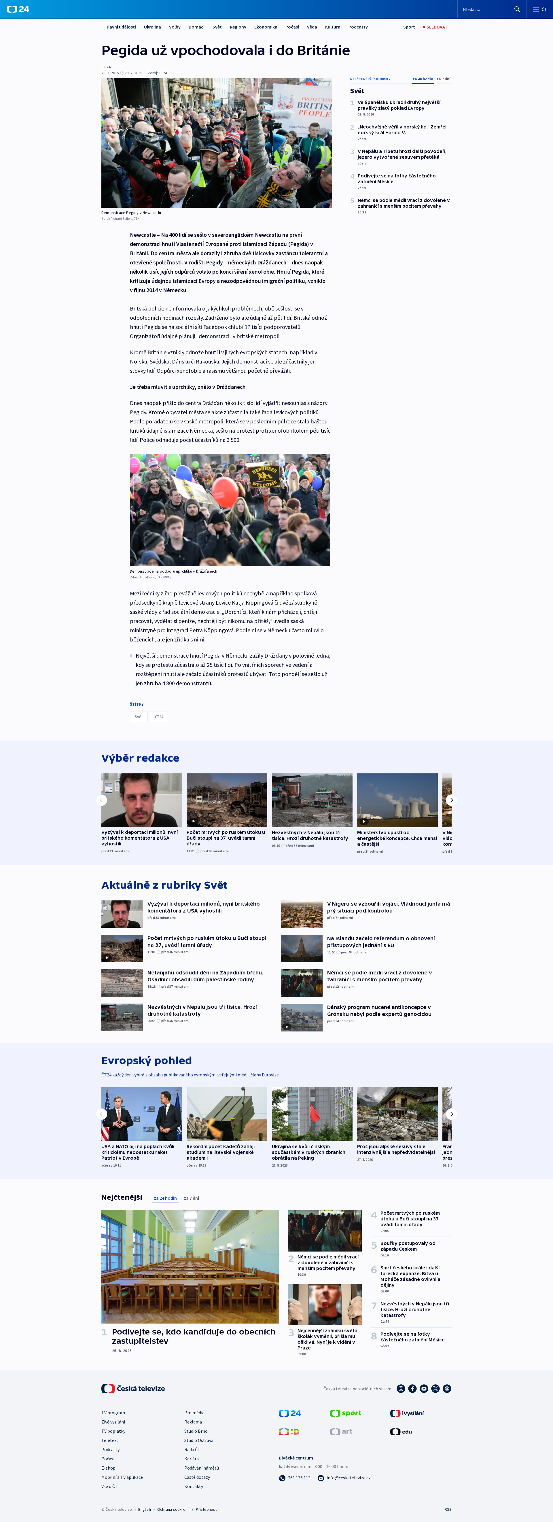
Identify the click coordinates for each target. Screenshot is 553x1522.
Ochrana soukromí (173, 1509)
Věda (312, 27)
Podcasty (358, 27)
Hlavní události (120, 27)
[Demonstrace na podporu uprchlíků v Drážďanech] (230, 510)
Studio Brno (196, 1431)
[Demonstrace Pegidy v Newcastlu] (216, 143)
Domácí (196, 27)
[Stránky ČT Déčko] (289, 1431)
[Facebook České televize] (412, 1388)
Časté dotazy (197, 1477)
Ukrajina (152, 27)
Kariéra (191, 1459)
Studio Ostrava (198, 1440)
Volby (175, 27)
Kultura (332, 27)
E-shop (108, 1468)
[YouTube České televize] (424, 1388)
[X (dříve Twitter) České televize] (435, 1388)
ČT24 (105, 66)
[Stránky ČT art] (341, 1431)
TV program (113, 1412)
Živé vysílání (113, 1422)
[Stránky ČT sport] (345, 1413)
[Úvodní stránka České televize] (133, 1388)
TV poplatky (113, 1431)
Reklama (193, 1422)
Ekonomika (265, 27)
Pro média (194, 1412)
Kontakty (193, 1486)
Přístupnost (206, 1509)
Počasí (292, 27)
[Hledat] (517, 9)
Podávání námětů (201, 1468)
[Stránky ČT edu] (401, 1431)
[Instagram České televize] (401, 1388)
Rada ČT (192, 1449)
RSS (448, 1509)
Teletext (109, 1440)
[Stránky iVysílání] (407, 1413)
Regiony (238, 27)
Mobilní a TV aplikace (122, 1477)
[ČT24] (18, 9)
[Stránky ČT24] (290, 1413)
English (144, 1509)
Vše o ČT (109, 1486)
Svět (217, 27)
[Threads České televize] (447, 1388)
